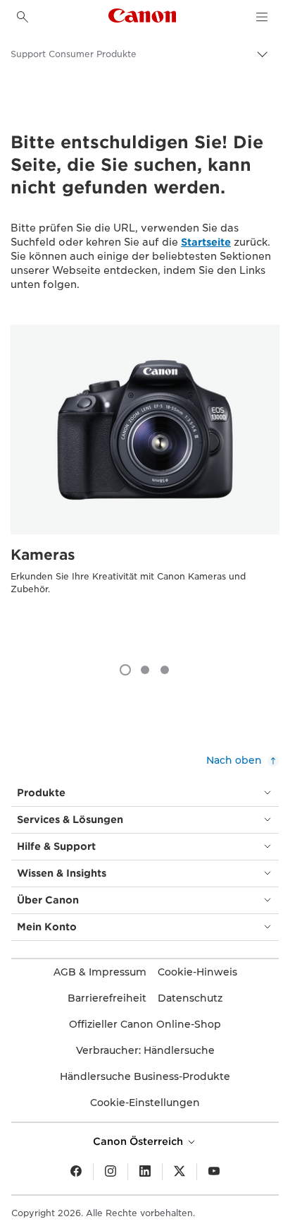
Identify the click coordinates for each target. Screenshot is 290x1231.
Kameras (43, 554)
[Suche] (22, 17)
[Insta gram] (110, 1172)
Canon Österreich (139, 1141)
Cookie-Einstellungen (145, 1102)
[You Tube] (214, 1172)
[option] (145, 487)
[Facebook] (76, 1172)
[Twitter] (179, 1172)
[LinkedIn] (145, 1172)
